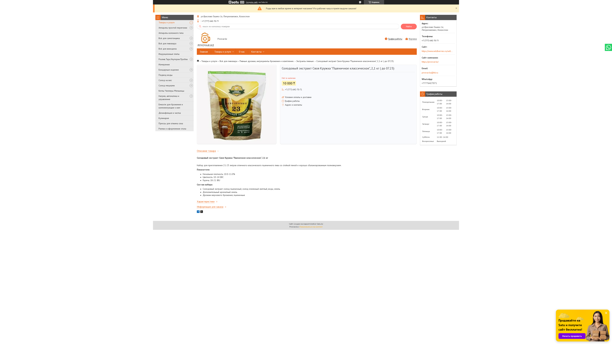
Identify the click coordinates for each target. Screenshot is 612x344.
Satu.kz (320, 224)
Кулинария (164, 118)
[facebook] (198, 212)
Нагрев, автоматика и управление (169, 98)
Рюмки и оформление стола (172, 128)
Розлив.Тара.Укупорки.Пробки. (173, 59)
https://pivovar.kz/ (430, 61)
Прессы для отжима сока (171, 123)
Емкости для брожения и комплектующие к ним (171, 106)
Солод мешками (167, 85)
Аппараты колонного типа (171, 33)
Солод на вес (165, 80)
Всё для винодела (168, 48)
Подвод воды (165, 75)
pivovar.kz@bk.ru (430, 72)
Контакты (256, 51)
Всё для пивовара (167, 43)
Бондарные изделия (169, 69)
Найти (409, 26)
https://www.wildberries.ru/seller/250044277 (437, 51)
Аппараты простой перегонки (173, 27)
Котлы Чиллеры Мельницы (171, 90)
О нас (242, 51)
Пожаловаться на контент (311, 227)
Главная (204, 51)
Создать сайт (252, 2)
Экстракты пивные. (305, 61)
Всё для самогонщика (169, 38)
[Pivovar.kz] (206, 39)
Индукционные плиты (169, 54)
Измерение (164, 64)
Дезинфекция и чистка (170, 112)
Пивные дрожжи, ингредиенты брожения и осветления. (267, 61)
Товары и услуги (167, 22)
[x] (201, 212)
